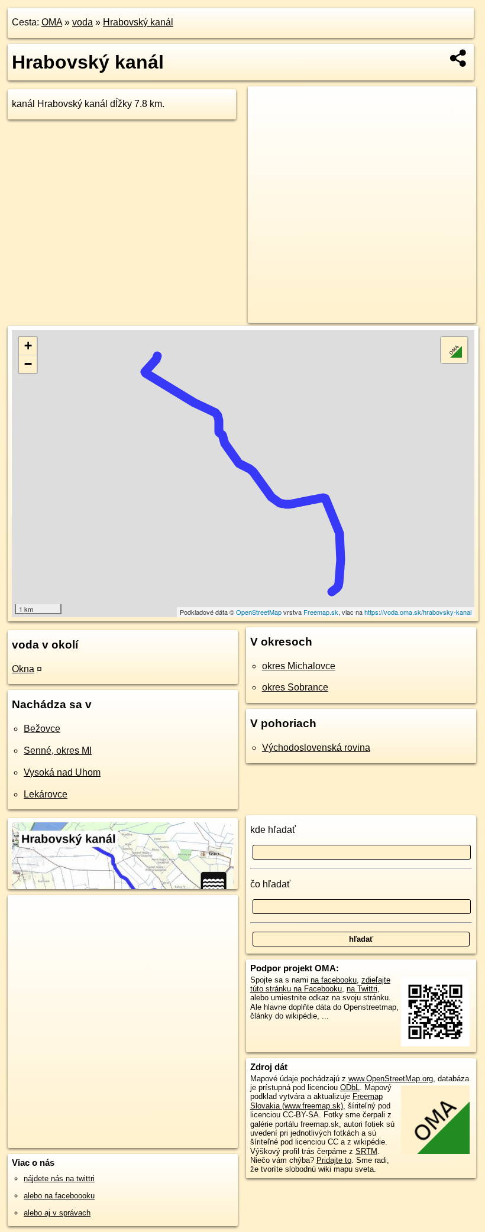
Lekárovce (45, 794)
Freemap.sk (320, 612)
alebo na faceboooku (59, 1195)
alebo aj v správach (57, 1212)
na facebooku (334, 979)
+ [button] (28, 345)
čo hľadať (270, 884)
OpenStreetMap (259, 612)
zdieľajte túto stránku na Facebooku (320, 984)
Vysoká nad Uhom (62, 772)
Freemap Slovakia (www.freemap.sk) (316, 1101)
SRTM (366, 1151)
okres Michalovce (298, 666)
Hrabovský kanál (138, 22)
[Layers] (454, 350)
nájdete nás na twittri (59, 1178)
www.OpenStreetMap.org (390, 1078)
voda (82, 22)
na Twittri (362, 988)
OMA (51, 22)
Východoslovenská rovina (316, 748)
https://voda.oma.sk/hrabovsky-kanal (417, 612)
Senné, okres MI (58, 750)
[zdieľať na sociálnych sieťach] (458, 57)
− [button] (28, 363)
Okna (23, 669)
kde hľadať (273, 830)
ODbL (350, 1087)
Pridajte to (333, 1160)
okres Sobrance (295, 687)
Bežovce (42, 729)
